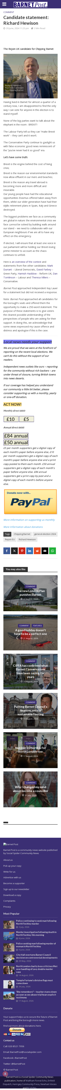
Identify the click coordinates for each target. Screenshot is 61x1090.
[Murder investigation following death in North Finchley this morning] (8, 935)
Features (37, 625)
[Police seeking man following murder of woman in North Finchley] (8, 947)
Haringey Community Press (26, 1084)
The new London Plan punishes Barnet (30, 592)
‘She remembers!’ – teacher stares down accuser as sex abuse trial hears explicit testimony (36, 995)
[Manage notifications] (5, 1074)
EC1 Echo (31, 1087)
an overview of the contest (26, 261)
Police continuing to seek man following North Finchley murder (36, 922)
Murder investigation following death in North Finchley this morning (36, 933)
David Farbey (44, 269)
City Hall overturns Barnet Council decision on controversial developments (36, 956)
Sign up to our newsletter (16, 889)
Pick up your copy (12, 865)
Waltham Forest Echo (36, 1080)
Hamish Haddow (27, 273)
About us (8, 859)
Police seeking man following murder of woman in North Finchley (36, 945)
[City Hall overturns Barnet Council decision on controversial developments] (8, 958)
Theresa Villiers (40, 277)
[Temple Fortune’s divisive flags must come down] (8, 984)
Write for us (9, 871)
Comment (8, 12)
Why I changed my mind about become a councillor (30, 788)
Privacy (7, 906)
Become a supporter (14, 883)
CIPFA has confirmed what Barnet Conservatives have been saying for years (30, 671)
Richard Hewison (27, 539)
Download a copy (12, 895)
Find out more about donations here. (22, 1025)
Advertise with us (12, 877)
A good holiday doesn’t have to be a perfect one (30, 632)
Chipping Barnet (22, 534)
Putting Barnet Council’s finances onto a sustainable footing (30, 710)
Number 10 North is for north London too (30, 749)
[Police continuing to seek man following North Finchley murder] (8, 924)
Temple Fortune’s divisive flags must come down (34, 982)
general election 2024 (45, 534)
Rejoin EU (10, 539)
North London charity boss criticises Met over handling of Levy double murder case (36, 969)
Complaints (9, 900)
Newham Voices (48, 1084)
